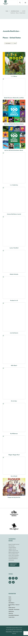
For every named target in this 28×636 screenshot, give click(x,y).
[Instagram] (13, 578)
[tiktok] (13, 582)
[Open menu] (25, 2)
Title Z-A (14, 49)
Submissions (11, 611)
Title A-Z (14, 47)
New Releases (13, 45)
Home (10, 597)
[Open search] (20, 2)
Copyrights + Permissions (14, 609)
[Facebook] (10, 578)
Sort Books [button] (8, 43)
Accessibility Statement (14, 615)
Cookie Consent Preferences (13, 564)
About (10, 599)
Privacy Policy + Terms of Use (14, 605)
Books (10, 600)
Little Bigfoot (11, 602)
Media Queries (12, 607)
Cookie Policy (11, 617)
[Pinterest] (10, 582)
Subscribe (11, 613)
